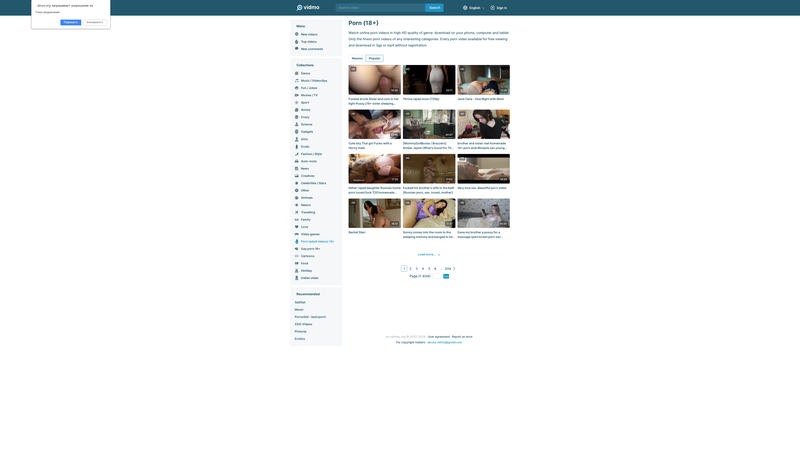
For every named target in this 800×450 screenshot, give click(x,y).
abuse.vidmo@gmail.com (445, 342)
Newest (357, 58)
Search (434, 8)
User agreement (439, 336)
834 (448, 269)
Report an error (462, 336)
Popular (374, 58)
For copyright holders (410, 342)
